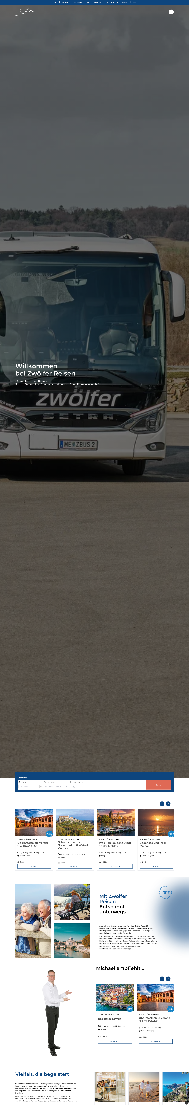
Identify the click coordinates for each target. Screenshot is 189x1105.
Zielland (23, 782)
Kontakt (125, 2)
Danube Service (112, 2)
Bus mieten (78, 2)
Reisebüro (98, 2)
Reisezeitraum (50, 782)
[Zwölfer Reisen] (25, 12)
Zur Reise (33, 866)
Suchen (158, 785)
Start (55, 2)
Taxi (88, 2)
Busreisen (65, 2)
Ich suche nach (77, 782)
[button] (162, 803)
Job (134, 2)
